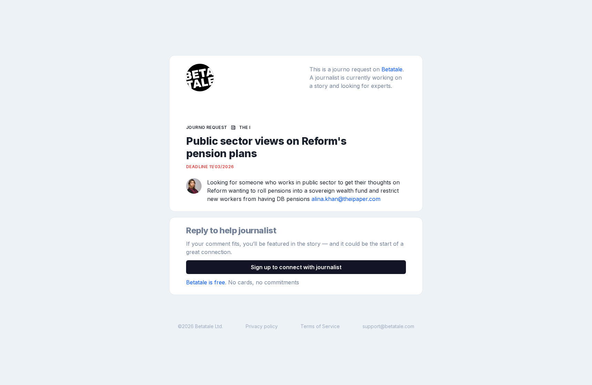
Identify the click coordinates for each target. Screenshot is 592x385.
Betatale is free (205, 282)
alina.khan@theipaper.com (346, 198)
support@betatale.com (388, 326)
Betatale (391, 69)
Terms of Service (320, 326)
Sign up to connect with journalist (296, 267)
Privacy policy (262, 326)
